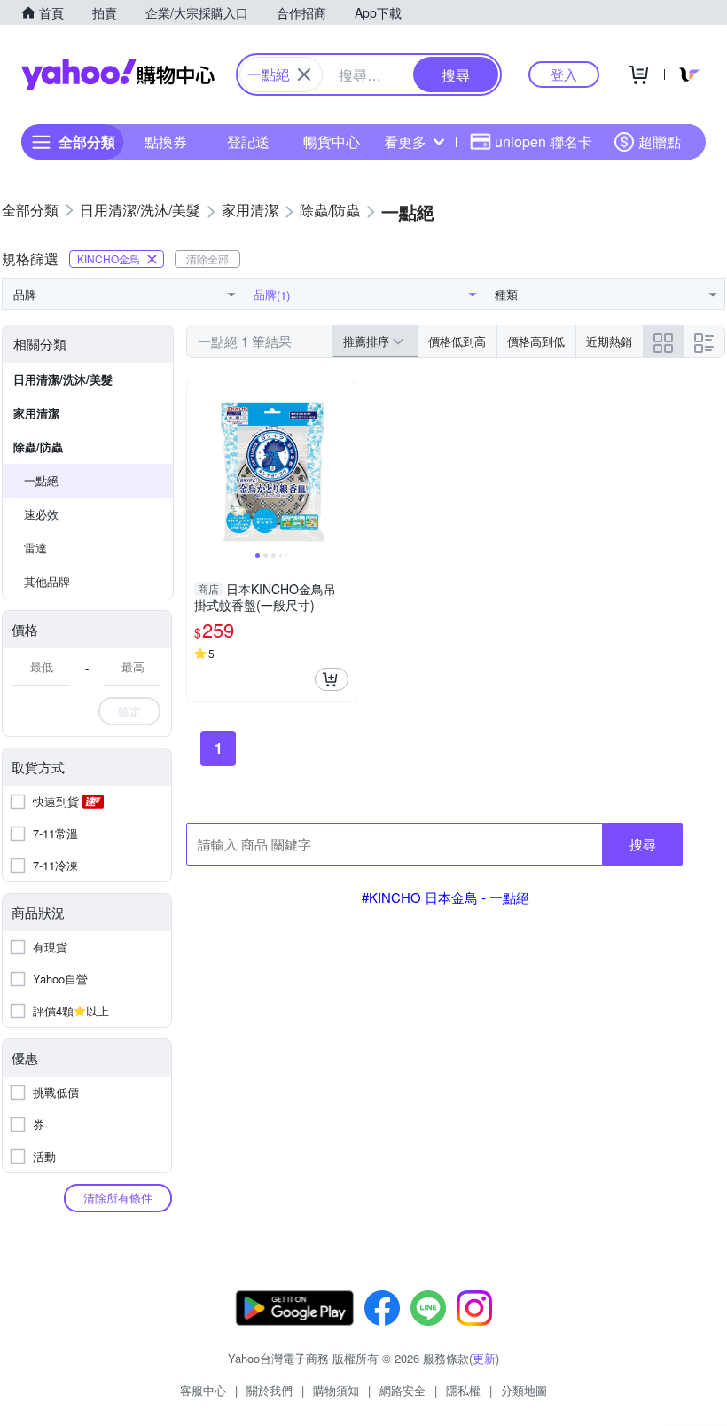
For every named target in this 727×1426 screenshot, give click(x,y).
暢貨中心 (331, 141)
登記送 (248, 141)
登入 (564, 74)
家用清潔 (36, 412)
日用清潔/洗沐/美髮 (63, 379)
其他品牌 (47, 581)
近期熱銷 (609, 341)
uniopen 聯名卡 (543, 141)
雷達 (35, 547)
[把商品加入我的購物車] (331, 679)
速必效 (41, 513)
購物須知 (336, 1390)
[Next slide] (344, 465)
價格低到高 (457, 341)
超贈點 (659, 141)
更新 (484, 1358)
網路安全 (402, 1390)
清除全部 (207, 258)
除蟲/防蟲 (38, 446)
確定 (129, 710)
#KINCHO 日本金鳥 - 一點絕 (445, 897)
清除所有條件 (117, 1197)
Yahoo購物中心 (118, 74)
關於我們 (269, 1390)
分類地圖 (524, 1390)
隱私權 (463, 1390)
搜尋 (642, 843)
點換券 (166, 141)
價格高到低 (536, 341)
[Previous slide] (198, 465)
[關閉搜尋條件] (304, 74)
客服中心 (203, 1390)
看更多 (405, 141)
